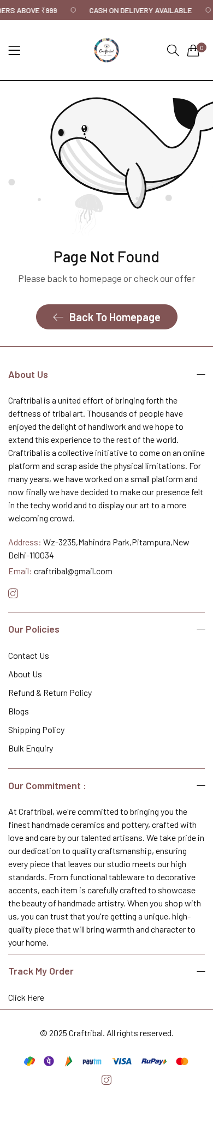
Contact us (28, 655)
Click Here (26, 997)
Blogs (18, 711)
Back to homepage (115, 316)
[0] (193, 50)
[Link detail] (13, 593)
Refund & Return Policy (50, 692)
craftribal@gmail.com (60, 571)
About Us (25, 674)
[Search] (173, 50)
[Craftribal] (106, 50)
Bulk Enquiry (30, 748)
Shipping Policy (36, 729)
